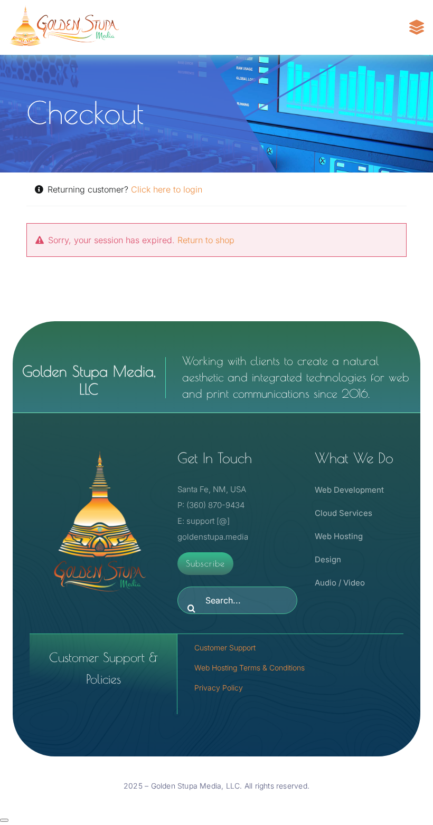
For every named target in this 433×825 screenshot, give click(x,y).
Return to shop (205, 240)
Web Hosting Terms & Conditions (249, 667)
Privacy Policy (218, 687)
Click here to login (166, 189)
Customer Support (225, 647)
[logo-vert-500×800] (99, 449)
